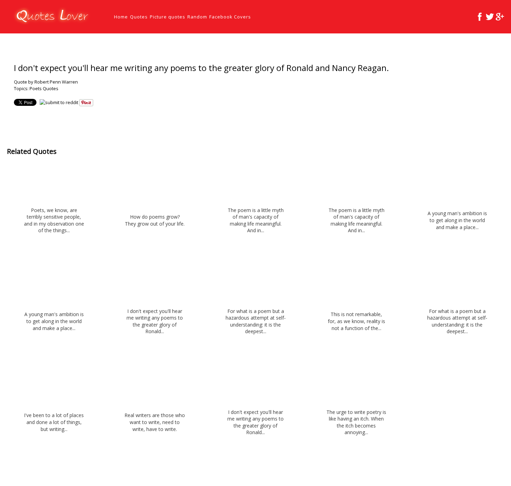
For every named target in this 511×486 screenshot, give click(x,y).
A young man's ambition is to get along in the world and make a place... (457, 220)
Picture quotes (167, 17)
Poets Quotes (44, 88)
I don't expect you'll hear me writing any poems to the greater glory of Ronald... (155, 321)
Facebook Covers (230, 17)
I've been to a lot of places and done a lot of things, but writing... (54, 422)
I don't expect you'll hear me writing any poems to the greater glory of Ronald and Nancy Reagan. (201, 67)
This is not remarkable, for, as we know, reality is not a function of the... (356, 321)
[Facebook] (480, 17)
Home (121, 17)
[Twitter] (490, 17)
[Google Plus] (500, 17)
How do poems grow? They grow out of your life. (155, 220)
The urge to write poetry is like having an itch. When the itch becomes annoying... (356, 422)
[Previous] (488, 44)
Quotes (139, 17)
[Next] (502, 44)
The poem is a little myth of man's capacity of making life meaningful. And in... (256, 220)
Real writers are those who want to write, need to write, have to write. (154, 422)
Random (197, 17)
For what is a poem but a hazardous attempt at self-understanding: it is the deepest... (256, 321)
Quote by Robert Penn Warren (46, 82)
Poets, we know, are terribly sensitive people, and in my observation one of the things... (54, 220)
